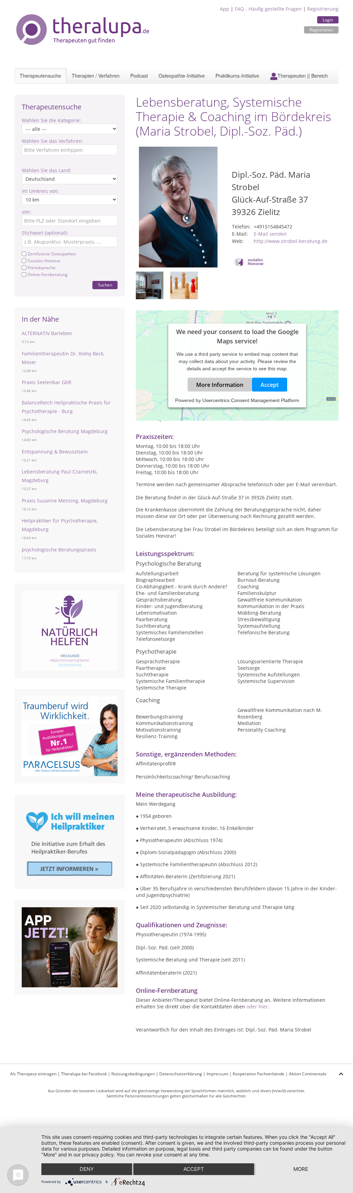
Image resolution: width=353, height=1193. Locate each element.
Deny (87, 1169)
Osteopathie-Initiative (182, 75)
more (300, 1169)
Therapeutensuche (40, 75)
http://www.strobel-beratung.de (290, 241)
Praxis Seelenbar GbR (46, 382)
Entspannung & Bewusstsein (55, 451)
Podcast (139, 75)
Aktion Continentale (307, 1074)
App (224, 9)
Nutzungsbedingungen (133, 1074)
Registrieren (321, 30)
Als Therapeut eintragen (33, 1074)
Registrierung (323, 9)
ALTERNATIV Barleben (47, 333)
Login (328, 20)
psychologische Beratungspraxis (59, 549)
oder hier (257, 1006)
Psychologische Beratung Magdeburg (65, 431)
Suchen (105, 285)
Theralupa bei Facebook (84, 1074)
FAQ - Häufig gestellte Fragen (268, 9)
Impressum (217, 1074)
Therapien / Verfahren (96, 75)
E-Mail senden (270, 234)
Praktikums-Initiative (237, 75)
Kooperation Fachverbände (258, 1074)
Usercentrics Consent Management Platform (250, 400)
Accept (270, 385)
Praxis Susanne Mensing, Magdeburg (65, 500)
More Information (219, 385)
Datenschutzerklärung (180, 1074)
